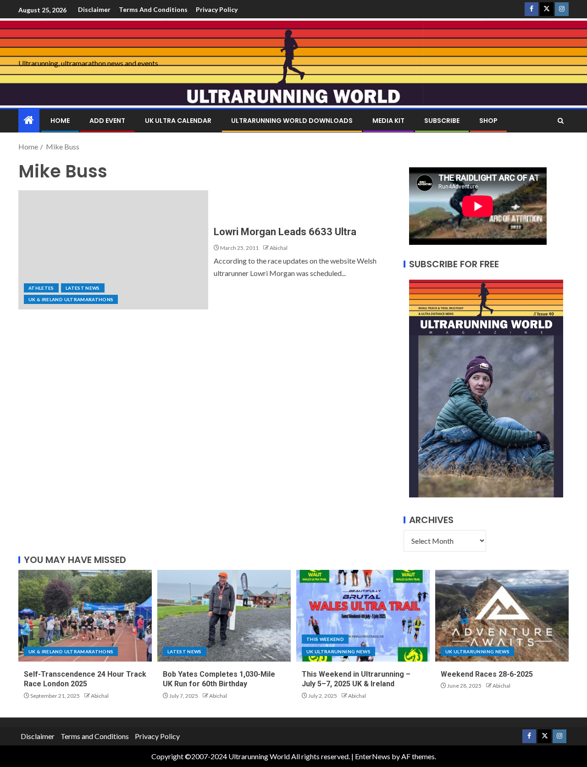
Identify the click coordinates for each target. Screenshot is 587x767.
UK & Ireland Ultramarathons (70, 299)
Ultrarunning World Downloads (292, 120)
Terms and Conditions (153, 9)
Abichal (279, 247)
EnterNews (372, 756)
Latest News (83, 288)
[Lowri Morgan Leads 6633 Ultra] (113, 249)
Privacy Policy (217, 9)
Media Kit (388, 120)
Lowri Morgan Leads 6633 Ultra (285, 231)
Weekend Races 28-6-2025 (487, 674)
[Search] (560, 121)
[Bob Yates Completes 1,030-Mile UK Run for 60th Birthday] (224, 616)
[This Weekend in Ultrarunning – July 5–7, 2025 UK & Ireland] (363, 616)
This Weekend (325, 639)
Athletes (41, 288)
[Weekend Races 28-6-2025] (502, 616)
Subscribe (442, 120)
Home (60, 120)
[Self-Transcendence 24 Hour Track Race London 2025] (85, 616)
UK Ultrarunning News (338, 651)
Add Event (107, 120)
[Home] (29, 120)
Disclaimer (94, 9)
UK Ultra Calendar (178, 120)
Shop (488, 120)
